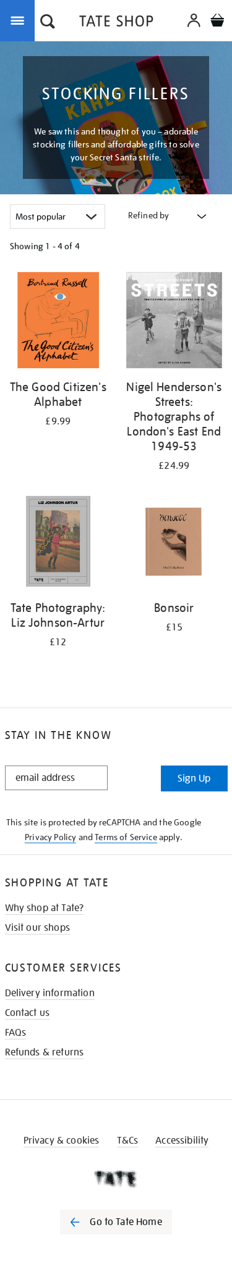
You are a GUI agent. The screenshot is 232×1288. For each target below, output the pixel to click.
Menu (20, 19)
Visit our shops (37, 928)
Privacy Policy (50, 837)
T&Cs (128, 1140)
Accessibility (181, 1140)
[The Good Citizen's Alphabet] (58, 322)
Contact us (27, 1013)
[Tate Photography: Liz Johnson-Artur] (58, 544)
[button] (48, 22)
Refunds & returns (44, 1052)
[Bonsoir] (174, 544)
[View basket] (217, 22)
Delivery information (50, 993)
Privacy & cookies (62, 1140)
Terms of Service (126, 837)
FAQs (16, 1032)
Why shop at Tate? (44, 908)
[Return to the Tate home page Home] (116, 23)
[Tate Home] (116, 1179)
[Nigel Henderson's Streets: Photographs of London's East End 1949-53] (174, 322)
